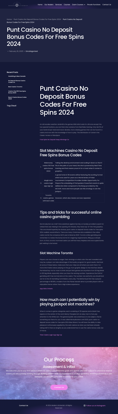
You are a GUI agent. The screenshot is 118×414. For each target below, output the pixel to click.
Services (58, 5)
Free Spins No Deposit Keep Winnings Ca (54, 140)
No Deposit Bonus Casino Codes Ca (16, 81)
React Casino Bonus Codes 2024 (17, 98)
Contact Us (106, 5)
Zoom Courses (77, 5)
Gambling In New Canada (16, 76)
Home (40, 5)
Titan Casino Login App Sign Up (51, 335)
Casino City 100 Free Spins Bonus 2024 (17, 92)
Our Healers (48, 5)
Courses (67, 5)
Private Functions (93, 5)
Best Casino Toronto (15, 87)
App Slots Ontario (46, 289)
